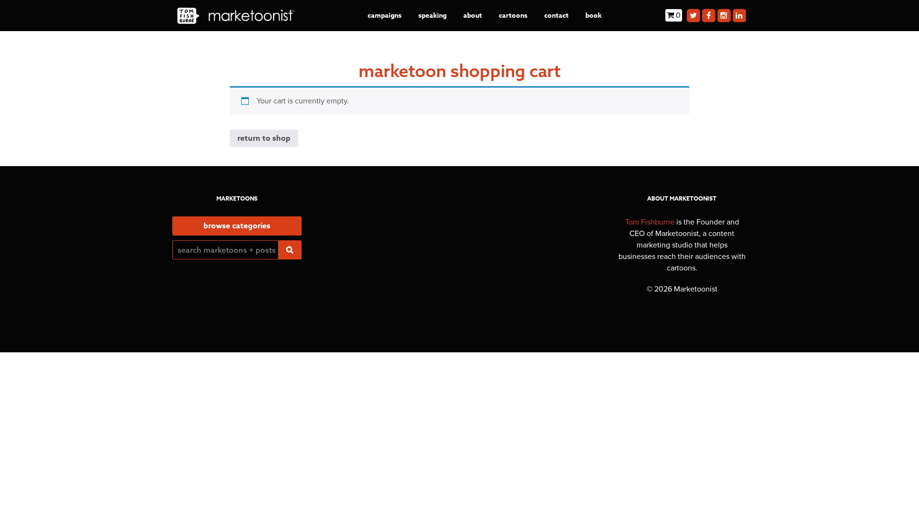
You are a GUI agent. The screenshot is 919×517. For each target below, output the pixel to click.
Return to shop (264, 138)
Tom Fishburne (649, 222)
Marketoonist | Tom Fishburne (235, 15)
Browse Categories (236, 226)
